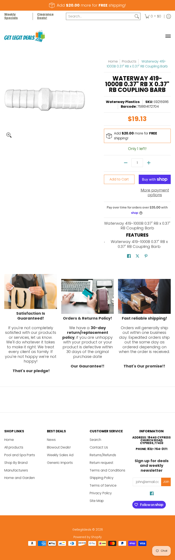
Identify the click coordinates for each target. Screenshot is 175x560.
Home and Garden (19, 477)
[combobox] (99, 16)
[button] (129, 256)
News (51, 439)
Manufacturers (16, 470)
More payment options (155, 192)
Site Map (97, 500)
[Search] (136, 16)
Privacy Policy (101, 493)
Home (113, 61)
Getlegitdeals (81, 530)
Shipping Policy (102, 477)
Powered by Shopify (87, 537)
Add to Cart (119, 179)
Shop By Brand (16, 462)
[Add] (149, 163)
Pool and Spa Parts (19, 455)
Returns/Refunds (103, 455)
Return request (101, 462)
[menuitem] (152, 16)
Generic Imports (60, 462)
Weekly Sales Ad (60, 455)
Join (166, 481)
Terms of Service (103, 485)
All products (13, 447)
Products (129, 61)
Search (95, 439)
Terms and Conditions (107, 470)
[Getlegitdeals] (24, 36)
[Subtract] (125, 163)
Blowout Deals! (59, 447)
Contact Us (99, 447)
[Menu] (168, 36)
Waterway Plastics (123, 101)
